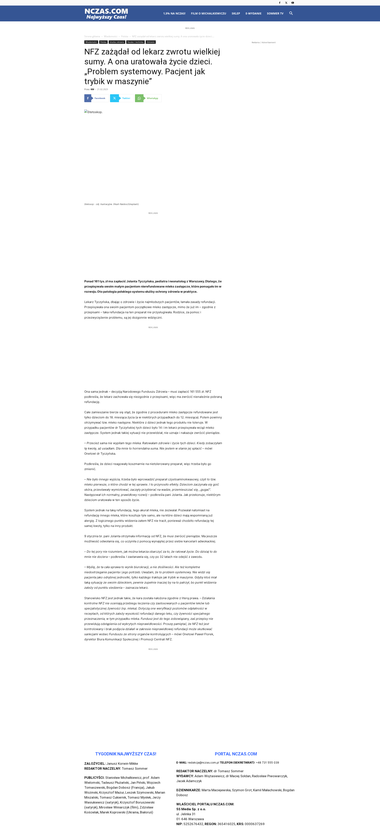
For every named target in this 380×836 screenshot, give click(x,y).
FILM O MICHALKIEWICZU (208, 13)
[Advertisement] (190, 56)
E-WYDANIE (253, 13)
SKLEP (236, 13)
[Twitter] (286, 3)
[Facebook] (280, 3)
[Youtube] (293, 3)
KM (92, 89)
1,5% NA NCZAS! (174, 13)
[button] (291, 14)
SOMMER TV (275, 13)
